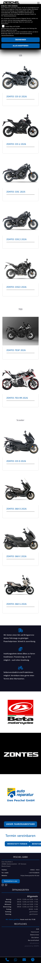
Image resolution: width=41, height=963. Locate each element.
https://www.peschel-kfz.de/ (30, 875)
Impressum (35, 932)
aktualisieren (34, 943)
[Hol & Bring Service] (20, 629)
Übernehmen (20, 40)
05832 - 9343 (34, 870)
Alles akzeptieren (20, 46)
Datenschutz (34, 935)
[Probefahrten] (20, 667)
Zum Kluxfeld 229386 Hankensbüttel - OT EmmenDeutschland (14, 864)
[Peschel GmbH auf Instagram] (3, 885)
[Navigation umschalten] (38, 3)
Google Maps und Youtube (12, 26)
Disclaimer (35, 937)
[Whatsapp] (15, 960)
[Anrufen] (7, 960)
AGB (37, 929)
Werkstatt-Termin (17, 844)
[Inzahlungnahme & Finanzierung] (20, 648)
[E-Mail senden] (24, 960)
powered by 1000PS (32, 946)
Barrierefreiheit (33, 940)
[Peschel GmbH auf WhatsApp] (6, 885)
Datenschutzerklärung (10, 16)
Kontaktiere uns (10, 881)
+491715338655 (34, 873)
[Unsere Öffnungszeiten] (33, 960)
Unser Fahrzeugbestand (20, 824)
